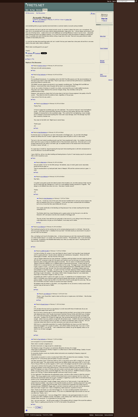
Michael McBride (102, 61)
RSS (27, 410)
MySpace (30, 53)
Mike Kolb (43, 162)
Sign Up (109, 1)
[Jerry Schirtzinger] (104, 68)
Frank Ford (38, 415)
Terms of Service (108, 415)
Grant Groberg (104, 48)
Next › (39, 407)
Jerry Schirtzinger (103, 75)
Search (136, 1)
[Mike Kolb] (104, 30)
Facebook (37, 53)
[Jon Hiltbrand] (29, 21)
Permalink (32, 66)
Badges (92, 415)
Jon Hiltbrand (42, 19)
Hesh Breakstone (42, 132)
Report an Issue (99, 415)
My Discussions (40, 13)
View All (110, 80)
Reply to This (30, 59)
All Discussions (30, 13)
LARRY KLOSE (45, 251)
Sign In (114, 1)
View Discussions (39, 21)
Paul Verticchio (42, 74)
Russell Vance (44, 304)
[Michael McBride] (104, 55)
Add (94, 13)
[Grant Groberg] (104, 43)
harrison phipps (42, 65)
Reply (33, 70)
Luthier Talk (68, 19)
